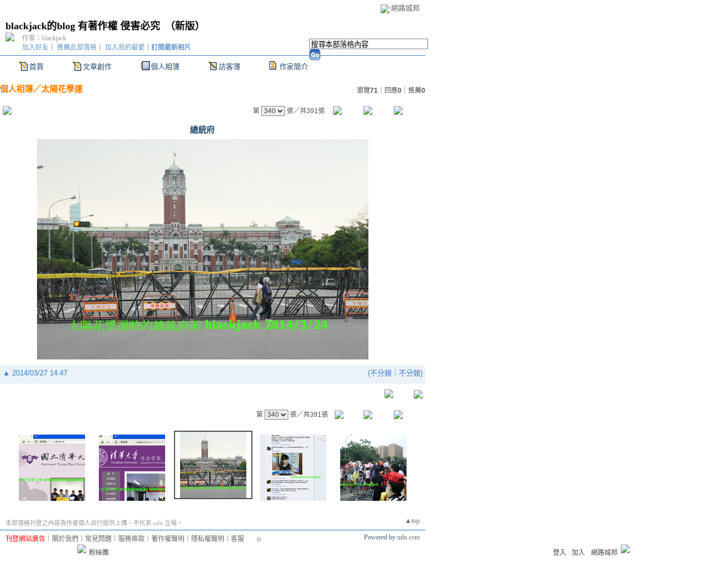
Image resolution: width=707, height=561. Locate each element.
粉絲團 (99, 553)
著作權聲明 (167, 539)
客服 (237, 539)
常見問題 (98, 539)
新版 (185, 25)
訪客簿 (229, 66)
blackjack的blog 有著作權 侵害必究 (83, 25)
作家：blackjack (44, 38)
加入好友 (35, 47)
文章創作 (97, 66)
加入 (578, 553)
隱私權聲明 (207, 539)
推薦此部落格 (77, 47)
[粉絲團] (81, 548)
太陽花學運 (62, 88)
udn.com (408, 537)
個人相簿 (165, 66)
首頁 (36, 66)
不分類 (381, 373)
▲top (412, 521)
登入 (559, 553)
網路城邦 (405, 8)
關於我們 (65, 539)
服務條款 (131, 539)
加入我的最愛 (125, 47)
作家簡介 (293, 66)
